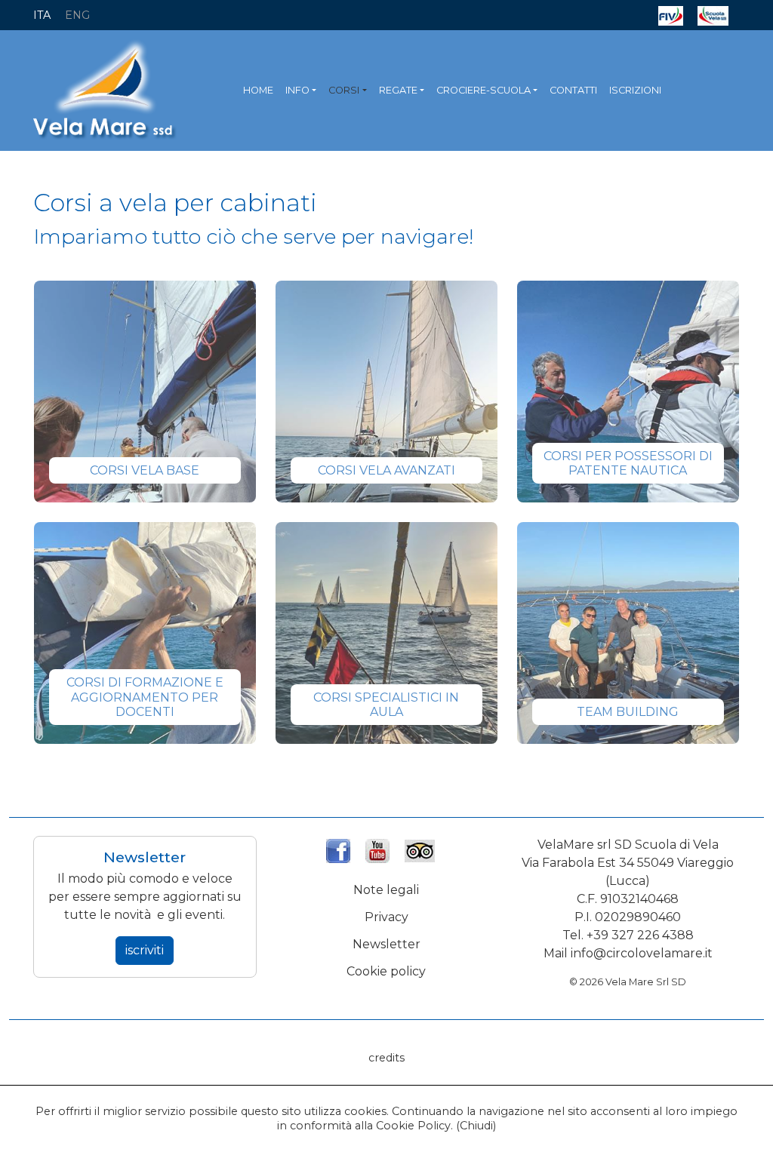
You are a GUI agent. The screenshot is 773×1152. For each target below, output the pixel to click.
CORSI (343, 90)
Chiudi (476, 1125)
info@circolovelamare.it (642, 953)
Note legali (386, 890)
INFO (297, 90)
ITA (42, 15)
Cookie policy (386, 971)
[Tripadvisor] (420, 849)
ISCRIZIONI (635, 90)
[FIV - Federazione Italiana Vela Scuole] (713, 15)
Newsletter (386, 944)
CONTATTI (573, 90)
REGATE (398, 90)
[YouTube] (377, 849)
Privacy (386, 917)
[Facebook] (338, 849)
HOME (258, 90)
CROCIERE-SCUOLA (483, 90)
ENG (77, 15)
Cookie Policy (413, 1125)
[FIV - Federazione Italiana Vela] (670, 15)
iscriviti (144, 950)
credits (386, 1057)
